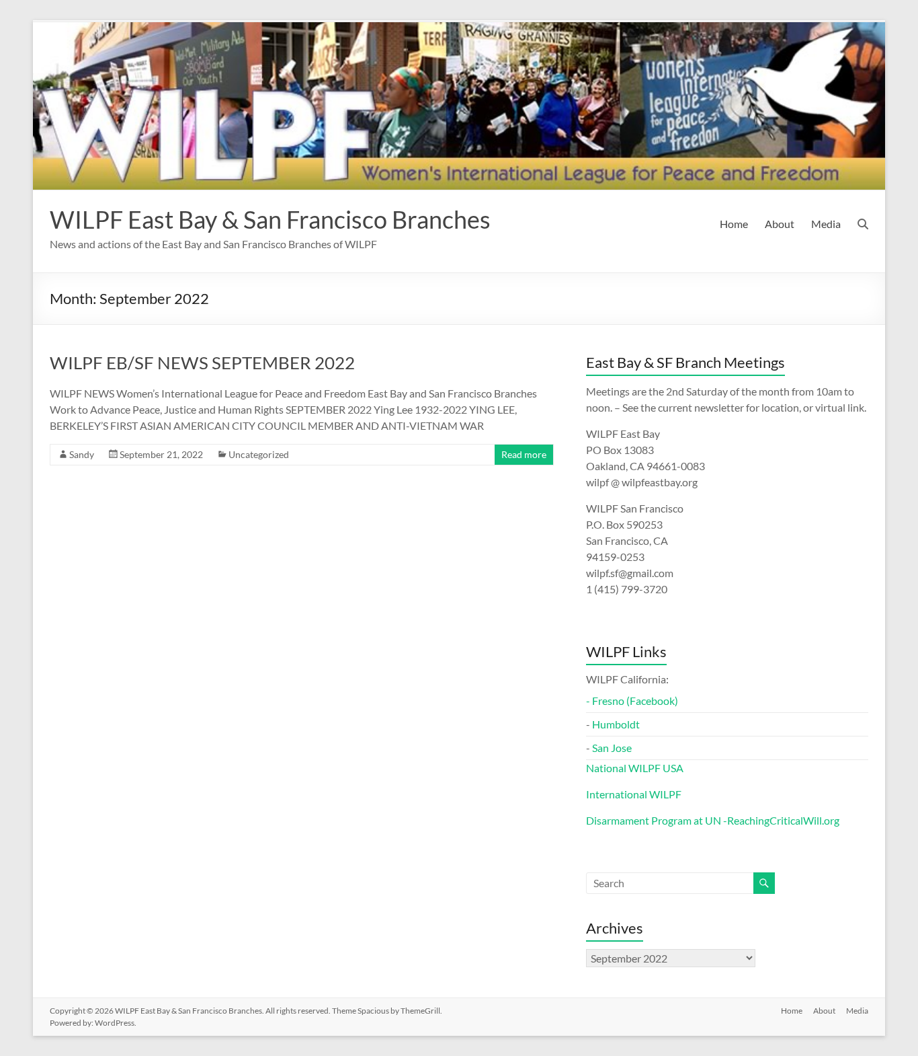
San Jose (612, 747)
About (779, 223)
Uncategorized (258, 454)
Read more (523, 454)
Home (734, 223)
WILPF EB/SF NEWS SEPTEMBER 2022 (202, 362)
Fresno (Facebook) (635, 700)
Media (826, 223)
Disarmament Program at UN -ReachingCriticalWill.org (712, 820)
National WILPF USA (634, 767)
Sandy (81, 454)
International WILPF (633, 794)
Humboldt (616, 724)
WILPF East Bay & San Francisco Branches (270, 219)
